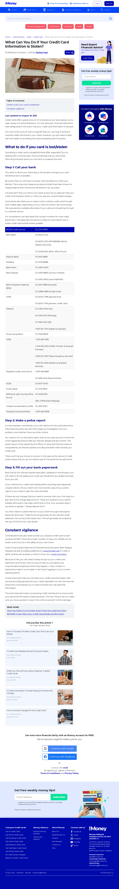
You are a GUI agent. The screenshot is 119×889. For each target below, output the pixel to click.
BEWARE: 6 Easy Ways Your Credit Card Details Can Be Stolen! (35, 614)
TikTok (75, 845)
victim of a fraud (58, 554)
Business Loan (103, 122)
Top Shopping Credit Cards (15, 838)
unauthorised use (51, 551)
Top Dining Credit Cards (14, 851)
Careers (55, 838)
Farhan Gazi (42, 52)
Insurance (50, 10)
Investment (54, 26)
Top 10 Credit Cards (12, 831)
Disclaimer (20, 873)
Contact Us (56, 845)
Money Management (36, 26)
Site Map (28, 873)
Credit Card (31, 10)
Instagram (77, 838)
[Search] (110, 18)
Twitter (76, 835)
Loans (14, 10)
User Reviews (57, 841)
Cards (79, 26)
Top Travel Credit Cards (14, 841)
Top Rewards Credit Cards (15, 845)
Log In (97, 3)
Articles (106, 10)
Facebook (77, 831)
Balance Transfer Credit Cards (16, 858)
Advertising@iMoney (39, 873)
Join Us (109, 3)
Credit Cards (89, 136)
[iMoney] (11, 3)
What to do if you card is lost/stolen (23, 105)
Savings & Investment (72, 10)
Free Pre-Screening (59, 3)
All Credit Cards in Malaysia (15, 855)
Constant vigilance (15, 109)
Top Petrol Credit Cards (14, 835)
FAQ (53, 848)
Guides (89, 26)
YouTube (76, 842)
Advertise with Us (80, 3)
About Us (55, 831)
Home (7, 37)
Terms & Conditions (50, 773)
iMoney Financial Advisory (39, 832)
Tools (92, 10)
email (65, 768)
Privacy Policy (72, 773)
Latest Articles (18, 37)
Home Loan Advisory (37, 838)
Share (68, 52)
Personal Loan (89, 122)
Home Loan (103, 136)
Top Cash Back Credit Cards (15, 848)
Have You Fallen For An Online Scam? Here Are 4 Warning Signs (36, 611)
